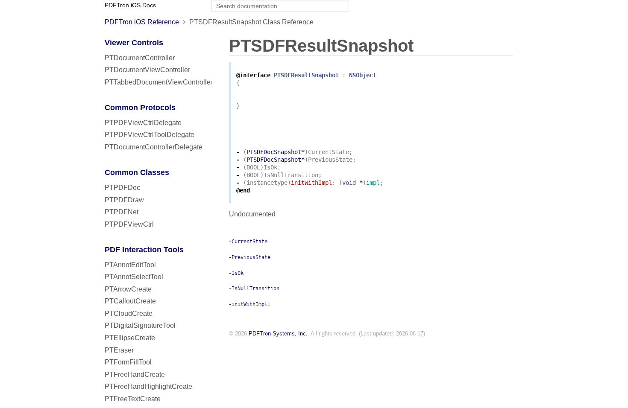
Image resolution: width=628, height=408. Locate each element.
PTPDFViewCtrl (129, 224)
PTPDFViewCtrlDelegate (143, 122)
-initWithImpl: (249, 304)
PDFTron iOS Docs (130, 5)
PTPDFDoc (122, 187)
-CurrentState (248, 242)
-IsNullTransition (254, 288)
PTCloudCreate (129, 313)
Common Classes (137, 172)
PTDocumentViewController (147, 69)
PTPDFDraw (124, 200)
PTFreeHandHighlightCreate (148, 386)
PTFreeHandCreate (135, 374)
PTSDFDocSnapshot (274, 152)
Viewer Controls (134, 42)
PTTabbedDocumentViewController (159, 82)
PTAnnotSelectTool (134, 276)
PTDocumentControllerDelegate (153, 147)
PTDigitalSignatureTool (140, 325)
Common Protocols (140, 107)
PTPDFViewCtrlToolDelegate (149, 134)
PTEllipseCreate (130, 337)
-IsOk (236, 273)
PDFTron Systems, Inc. (278, 333)
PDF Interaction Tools (144, 249)
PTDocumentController (140, 57)
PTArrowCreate (128, 289)
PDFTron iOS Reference (142, 22)
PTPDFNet (121, 212)
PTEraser (119, 350)
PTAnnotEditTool (130, 264)
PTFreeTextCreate (133, 398)
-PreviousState (249, 257)
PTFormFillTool (128, 362)
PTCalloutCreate (130, 301)
